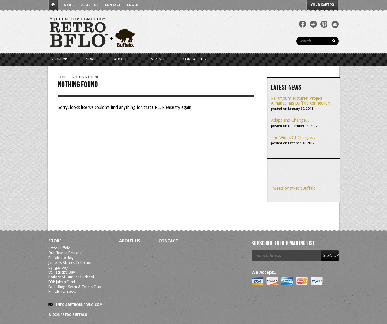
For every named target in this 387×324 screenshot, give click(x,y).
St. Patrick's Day (61, 272)
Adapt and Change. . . (291, 120)
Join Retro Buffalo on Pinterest (324, 24)
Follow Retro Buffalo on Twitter (313, 24)
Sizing (157, 59)
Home (53, 5)
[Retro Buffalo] (139, 32)
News (91, 59)
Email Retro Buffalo (335, 24)
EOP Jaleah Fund (61, 282)
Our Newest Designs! (65, 253)
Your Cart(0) (322, 5)
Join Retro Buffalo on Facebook (302, 24)
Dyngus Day (58, 267)
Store (69, 5)
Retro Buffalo (59, 248)
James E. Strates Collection (70, 263)
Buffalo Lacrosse (62, 292)
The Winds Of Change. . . (294, 137)
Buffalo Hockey (60, 258)
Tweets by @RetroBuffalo (293, 188)
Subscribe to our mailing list (283, 243)
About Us (90, 5)
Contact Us (194, 59)
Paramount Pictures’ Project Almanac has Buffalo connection (300, 100)
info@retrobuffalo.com (79, 305)
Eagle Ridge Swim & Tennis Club (74, 287)
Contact (113, 5)
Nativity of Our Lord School (71, 277)
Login (133, 5)
